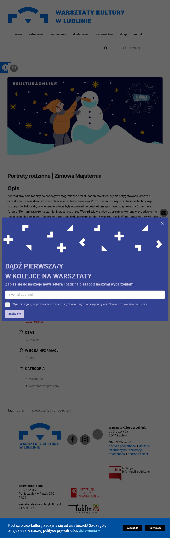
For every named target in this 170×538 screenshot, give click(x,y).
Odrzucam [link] (155, 528)
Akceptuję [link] (132, 528)
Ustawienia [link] (88, 530)
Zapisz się (14, 313)
